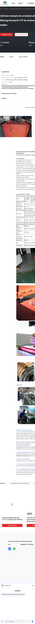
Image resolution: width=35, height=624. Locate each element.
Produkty (6, 9)
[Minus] (33, 586)
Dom (1, 9)
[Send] (32, 621)
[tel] (18, 548)
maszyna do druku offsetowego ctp (19, 483)
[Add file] (2, 621)
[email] (9, 548)
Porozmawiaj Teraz (21, 34)
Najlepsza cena (6, 34)
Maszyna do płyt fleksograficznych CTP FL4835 (10, 519)
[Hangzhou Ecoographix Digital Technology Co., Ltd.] (5, 3)
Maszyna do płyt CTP (15, 9)
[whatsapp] (14, 548)
